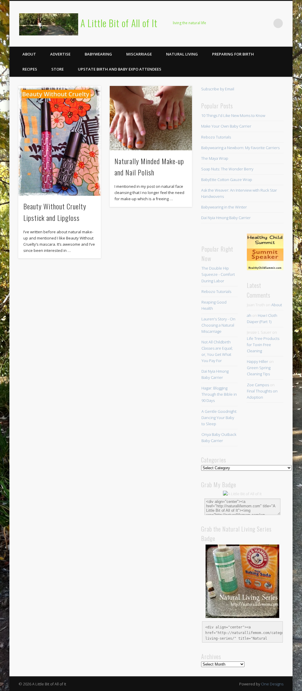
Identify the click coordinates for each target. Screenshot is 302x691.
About (29, 54)
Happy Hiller (257, 361)
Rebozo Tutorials (216, 137)
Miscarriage (139, 54)
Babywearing (98, 54)
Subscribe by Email (217, 89)
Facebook (217, 23)
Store (57, 69)
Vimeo (254, 23)
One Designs (272, 684)
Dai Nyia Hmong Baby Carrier (226, 217)
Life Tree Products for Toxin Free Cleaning (263, 344)
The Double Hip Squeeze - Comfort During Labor (218, 274)
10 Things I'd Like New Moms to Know (233, 115)
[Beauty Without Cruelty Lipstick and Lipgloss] (59, 141)
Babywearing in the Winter (224, 207)
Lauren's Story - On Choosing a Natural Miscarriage (218, 325)
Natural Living (182, 54)
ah (249, 315)
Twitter (229, 23)
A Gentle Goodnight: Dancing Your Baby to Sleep (219, 417)
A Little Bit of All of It (119, 23)
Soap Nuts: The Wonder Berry (227, 169)
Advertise (60, 54)
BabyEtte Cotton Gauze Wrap (226, 179)
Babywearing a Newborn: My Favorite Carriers (240, 147)
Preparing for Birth (233, 54)
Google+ (266, 23)
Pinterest (242, 23)
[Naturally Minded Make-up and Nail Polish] (151, 118)
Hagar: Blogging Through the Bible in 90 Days (219, 394)
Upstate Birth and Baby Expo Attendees (119, 69)
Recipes (29, 69)
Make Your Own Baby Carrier (226, 126)
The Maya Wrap (214, 158)
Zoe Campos (258, 384)
